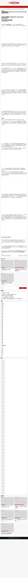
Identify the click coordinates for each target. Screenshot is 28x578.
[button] (1, 7)
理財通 (2, 313)
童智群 (23, 267)
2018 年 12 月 (3, 480)
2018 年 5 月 (2, 489)
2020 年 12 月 (3, 446)
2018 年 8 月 (2, 486)
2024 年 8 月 (2, 385)
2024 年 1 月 (2, 395)
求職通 (2, 342)
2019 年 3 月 (2, 476)
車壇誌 (2, 307)
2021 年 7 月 (2, 436)
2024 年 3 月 (2, 392)
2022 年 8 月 (2, 419)
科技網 (2, 316)
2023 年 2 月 (2, 411)
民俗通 (2, 339)
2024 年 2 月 (2, 394)
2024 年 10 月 (3, 382)
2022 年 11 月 (3, 415)
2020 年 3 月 (2, 459)
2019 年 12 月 (3, 463)
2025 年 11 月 (3, 365)
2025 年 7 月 (2, 371)
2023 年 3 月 (2, 409)
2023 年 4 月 (2, 408)
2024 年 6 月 (2, 388)
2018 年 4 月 (2, 490)
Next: (22, 255)
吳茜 (2, 355)
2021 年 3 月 (2, 442)
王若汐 (2, 348)
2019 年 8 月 (2, 469)
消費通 (17, 267)
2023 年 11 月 (3, 398)
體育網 (2, 317)
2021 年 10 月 (3, 432)
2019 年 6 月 (2, 472)
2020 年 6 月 (2, 455)
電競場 (2, 336)
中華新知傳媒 (14, 3)
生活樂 (15, 267)
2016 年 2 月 (2, 493)
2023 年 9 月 (2, 401)
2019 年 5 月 (2, 473)
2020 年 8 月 (2, 452)
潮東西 (2, 319)
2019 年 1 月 (2, 479)
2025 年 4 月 (2, 374)
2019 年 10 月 (3, 466)
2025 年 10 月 (3, 367)
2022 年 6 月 (2, 422)
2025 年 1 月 (2, 378)
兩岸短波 (2, 304)
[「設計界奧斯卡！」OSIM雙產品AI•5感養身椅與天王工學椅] (20, 264)
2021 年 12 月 (3, 429)
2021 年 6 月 (2, 438)
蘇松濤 (2, 352)
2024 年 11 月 (3, 381)
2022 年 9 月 (2, 418)
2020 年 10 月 (3, 449)
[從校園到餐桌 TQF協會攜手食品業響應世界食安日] (7, 277)
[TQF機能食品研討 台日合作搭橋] (7, 264)
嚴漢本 (21, 267)
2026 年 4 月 (2, 361)
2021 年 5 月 (2, 439)
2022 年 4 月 (2, 425)
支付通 (2, 314)
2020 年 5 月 (2, 456)
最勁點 (2, 320)
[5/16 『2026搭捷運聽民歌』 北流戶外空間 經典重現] (20, 514)
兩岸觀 (2, 329)
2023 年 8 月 (2, 402)
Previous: (6, 255)
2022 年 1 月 (2, 428)
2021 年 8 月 (2, 435)
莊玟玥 (4, 267)
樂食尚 (2, 267)
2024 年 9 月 (2, 384)
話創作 (2, 335)
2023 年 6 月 (2, 405)
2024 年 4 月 (2, 391)
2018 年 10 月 (3, 483)
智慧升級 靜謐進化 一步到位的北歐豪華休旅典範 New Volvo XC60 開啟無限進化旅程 (11, 298)
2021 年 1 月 (2, 445)
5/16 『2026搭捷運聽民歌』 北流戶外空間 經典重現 (7, 297)
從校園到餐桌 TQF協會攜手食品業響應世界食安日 (7, 295)
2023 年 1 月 (2, 412)
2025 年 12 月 (3, 364)
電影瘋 (2, 326)
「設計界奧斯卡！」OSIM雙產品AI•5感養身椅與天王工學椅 (8, 294)
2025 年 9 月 (2, 368)
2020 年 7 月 (2, 453)
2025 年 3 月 (2, 375)
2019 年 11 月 (3, 465)
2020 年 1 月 (2, 462)
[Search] (26, 6)
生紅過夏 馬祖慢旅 (3, 345)
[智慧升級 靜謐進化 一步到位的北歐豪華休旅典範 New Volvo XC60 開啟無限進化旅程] (7, 527)
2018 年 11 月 (3, 482)
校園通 (2, 333)
